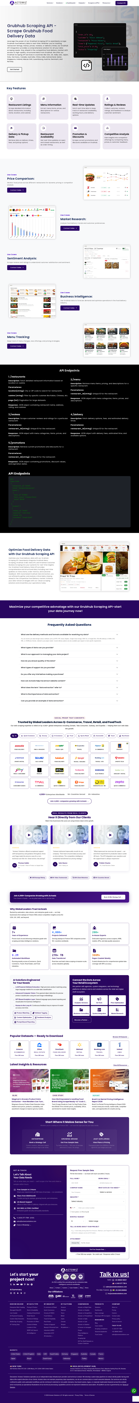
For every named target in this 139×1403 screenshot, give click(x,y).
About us (114, 1307)
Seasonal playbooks (101, 1331)
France (101, 1354)
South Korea (47, 1358)
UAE (45, 1354)
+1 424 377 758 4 (121, 1283)
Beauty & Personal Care (51, 1327)
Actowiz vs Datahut (83, 1324)
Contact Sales (15, 190)
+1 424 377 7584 (117, 1328)
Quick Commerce (29, 735)
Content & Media (32, 1324)
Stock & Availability (32, 1310)
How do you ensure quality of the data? (38, 661)
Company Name (76, 1188)
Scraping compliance (101, 1328)
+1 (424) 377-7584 (23, 1218)
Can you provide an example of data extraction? (42, 701)
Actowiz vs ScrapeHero (85, 1313)
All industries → (48, 1336)
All (15, 735)
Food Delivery (48, 1316)
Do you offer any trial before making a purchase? (42, 674)
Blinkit (62, 1316)
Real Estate (125, 735)
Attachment (75, 1239)
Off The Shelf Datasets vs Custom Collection (85, 1342)
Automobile (99, 735)
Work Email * (103, 1178)
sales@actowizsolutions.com (26, 1221)
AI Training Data (15, 1324)
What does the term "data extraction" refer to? (41, 687)
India (39, 1354)
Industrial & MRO (49, 1330)
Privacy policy (116, 1318)
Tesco (62, 1313)
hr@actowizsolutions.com (117, 1293)
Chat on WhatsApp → (24, 1225)
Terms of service (117, 1321)
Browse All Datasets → (121, 1037)
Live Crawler (13, 1313)
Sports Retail (84, 735)
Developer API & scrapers (102, 1316)
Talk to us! (114, 1274)
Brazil (29, 1358)
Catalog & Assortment (33, 1313)
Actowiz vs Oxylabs (83, 1310)
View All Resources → (121, 1065)
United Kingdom (28, 1354)
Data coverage (99, 1313)
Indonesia (66, 1358)
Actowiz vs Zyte (82, 1321)
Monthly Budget (77, 1217)
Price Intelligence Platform (83, 1334)
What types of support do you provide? (38, 667)
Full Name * (75, 1178)
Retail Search (31, 1316)
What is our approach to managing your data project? (45, 654)
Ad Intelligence (31, 1333)
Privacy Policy (79, 1395)
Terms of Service (90, 1395)
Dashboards (98, 1310)
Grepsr (80, 1330)
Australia (84, 1354)
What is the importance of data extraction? (40, 694)
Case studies (99, 1326)
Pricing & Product (32, 1307)
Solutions (97, 1307)
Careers (64, 1288)
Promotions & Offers (33, 1321)
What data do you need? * (109, 1188)
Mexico (101, 1358)
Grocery (44, 735)
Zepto (62, 1318)
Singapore (74, 1354)
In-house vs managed (84, 1327)
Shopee (63, 1324)
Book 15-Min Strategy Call (113, 897)
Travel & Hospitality (49, 1318)
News (87, 1288)
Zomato (63, 1321)
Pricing (114, 1310)
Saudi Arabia (54, 1354)
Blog (81, 1288)
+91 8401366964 (121, 1290)
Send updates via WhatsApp (80, 1212)
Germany (65, 1354)
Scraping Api (81, 1338)
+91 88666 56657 (121, 1280)
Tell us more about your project (84, 1226)
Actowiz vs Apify (82, 1318)
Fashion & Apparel (49, 1324)
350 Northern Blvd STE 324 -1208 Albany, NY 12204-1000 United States (31, 1367)
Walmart (63, 1310)
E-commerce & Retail (50, 1307)
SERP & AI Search (32, 1330)
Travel (112, 735)
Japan (13, 1358)
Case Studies (74, 1288)
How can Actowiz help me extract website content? (43, 681)
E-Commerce (58, 735)
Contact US (121, 3)
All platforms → (65, 1327)
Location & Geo (31, 1327)
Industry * (74, 1197)
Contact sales (116, 1316)
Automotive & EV (49, 1333)
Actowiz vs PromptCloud (85, 1316)
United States (15, 1354)
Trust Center (98, 1334)
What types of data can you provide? (37, 647)
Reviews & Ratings (32, 1318)
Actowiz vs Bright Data (84, 1307)
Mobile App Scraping (16, 1321)
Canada (93, 1354)
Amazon (63, 1307)
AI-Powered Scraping (16, 1316)
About (51, 1288)
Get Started (14, 69)
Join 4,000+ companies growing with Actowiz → (69, 801)
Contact (57, 1288)
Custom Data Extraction (17, 1318)
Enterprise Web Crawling (17, 1307)
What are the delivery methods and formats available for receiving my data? (55, 634)
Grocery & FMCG (49, 1313)
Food (71, 735)
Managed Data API (15, 1310)
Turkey (84, 1358)
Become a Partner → (82, 1020)
